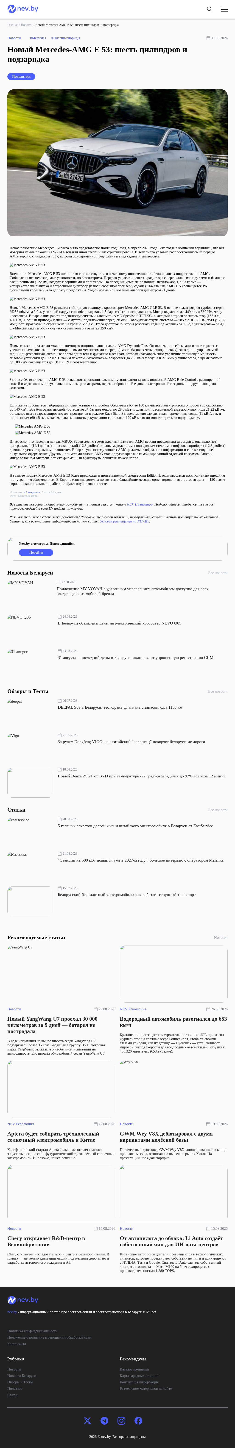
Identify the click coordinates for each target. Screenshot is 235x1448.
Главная (12, 25)
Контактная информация (139, 1382)
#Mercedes (38, 38)
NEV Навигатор (140, 504)
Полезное (14, 1388)
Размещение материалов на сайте (146, 1388)
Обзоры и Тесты (20, 1382)
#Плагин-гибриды (65, 38)
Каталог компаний (134, 1369)
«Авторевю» (32, 492)
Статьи (12, 1395)
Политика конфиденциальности (32, 1331)
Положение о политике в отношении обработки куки (49, 1337)
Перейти (36, 552)
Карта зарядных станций (139, 1376)
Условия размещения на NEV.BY (124, 521)
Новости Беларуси (21, 1376)
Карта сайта (16, 1344)
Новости (27, 25)
